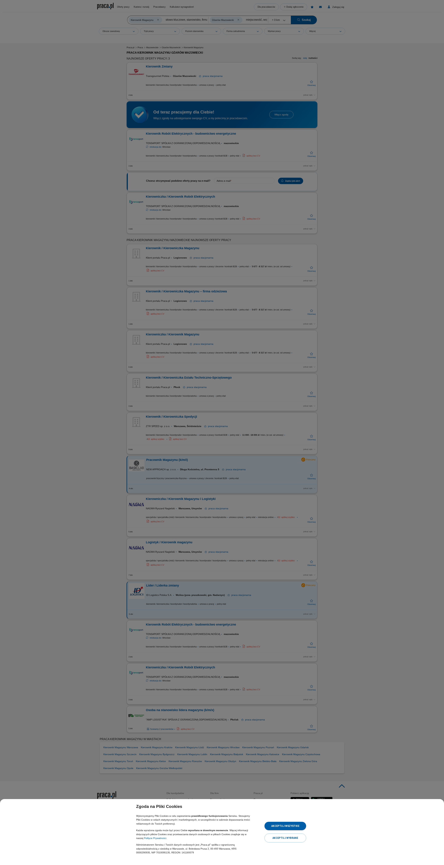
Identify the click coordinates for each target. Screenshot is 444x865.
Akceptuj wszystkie (285, 826)
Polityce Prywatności (155, 838)
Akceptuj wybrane (285, 838)
